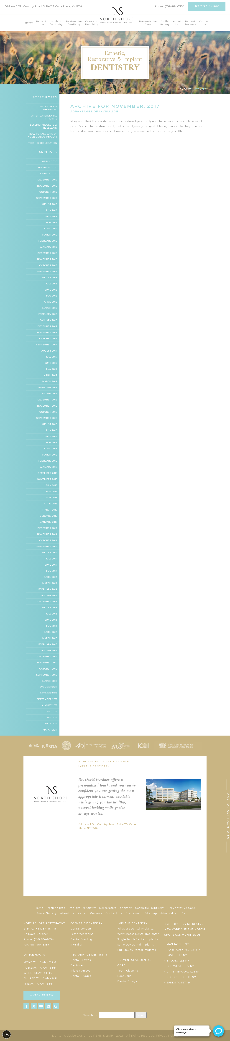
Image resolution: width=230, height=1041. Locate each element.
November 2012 (47, 662)
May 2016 (51, 442)
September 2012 (46, 674)
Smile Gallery (46, 913)
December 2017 (47, 326)
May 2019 (51, 222)
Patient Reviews (90, 913)
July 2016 (51, 430)
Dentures (76, 965)
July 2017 (51, 356)
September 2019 (46, 198)
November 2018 (47, 259)
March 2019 (49, 234)
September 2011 (47, 699)
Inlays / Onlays (80, 970)
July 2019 (51, 210)
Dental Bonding (81, 939)
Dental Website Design (70, 1035)
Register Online (206, 6)
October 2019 (48, 192)
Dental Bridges (80, 976)
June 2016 (51, 436)
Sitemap (151, 913)
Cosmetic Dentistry (149, 907)
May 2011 (52, 717)
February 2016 (47, 460)
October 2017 (48, 338)
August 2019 (49, 204)
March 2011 (50, 729)
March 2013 (49, 638)
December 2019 (47, 179)
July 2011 (51, 711)
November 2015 (47, 479)
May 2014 (51, 571)
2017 (189, 89)
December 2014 (47, 528)
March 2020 (49, 161)
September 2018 (46, 271)
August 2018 (49, 277)
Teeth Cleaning (127, 970)
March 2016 (49, 454)
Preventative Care (181, 907)
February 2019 (47, 240)
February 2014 (47, 589)
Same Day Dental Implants (135, 944)
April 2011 (50, 723)
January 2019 (48, 247)
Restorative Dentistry (115, 907)
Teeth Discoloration (42, 143)
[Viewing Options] (6, 1034)
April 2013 (50, 632)
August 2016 (49, 424)
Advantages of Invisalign (94, 111)
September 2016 (46, 418)
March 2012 (49, 681)
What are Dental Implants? (136, 928)
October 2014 (48, 540)
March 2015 (49, 509)
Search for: (90, 1015)
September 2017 (46, 344)
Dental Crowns (80, 960)
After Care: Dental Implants (44, 117)
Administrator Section (177, 913)
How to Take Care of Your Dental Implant (42, 135)
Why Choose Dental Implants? (138, 933)
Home (29, 22)
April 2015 (50, 503)
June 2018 (51, 289)
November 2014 (47, 534)
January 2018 (48, 320)
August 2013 (49, 607)
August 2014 (49, 552)
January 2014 (48, 595)
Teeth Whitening (82, 933)
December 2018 (47, 253)
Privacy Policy (166, 1035)
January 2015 (48, 522)
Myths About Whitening (48, 108)
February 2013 (47, 644)
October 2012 (48, 668)
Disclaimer (133, 913)
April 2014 (50, 577)
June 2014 (51, 564)
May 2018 (51, 295)
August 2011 (49, 705)
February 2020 (47, 167)
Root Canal (124, 976)
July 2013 (51, 613)
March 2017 (49, 381)
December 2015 (47, 473)
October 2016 (48, 412)
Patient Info (56, 907)
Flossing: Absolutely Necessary (43, 126)
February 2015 (47, 515)
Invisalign (76, 944)
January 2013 (48, 650)
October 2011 (48, 693)
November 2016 (47, 405)
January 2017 (48, 393)
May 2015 (51, 497)
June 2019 (51, 216)
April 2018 (50, 301)
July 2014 (51, 558)
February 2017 (47, 387)
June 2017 (51, 363)
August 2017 (49, 350)
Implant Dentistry (82, 907)
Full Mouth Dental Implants (136, 949)
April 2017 (50, 375)
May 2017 (51, 369)
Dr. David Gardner (35, 933)
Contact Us (113, 913)
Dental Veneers (81, 928)
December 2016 (47, 399)
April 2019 (50, 228)
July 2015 (51, 485)
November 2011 (47, 687)
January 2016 (48, 467)
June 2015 (51, 491)
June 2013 (51, 619)
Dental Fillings (127, 981)
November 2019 (47, 185)
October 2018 (48, 265)
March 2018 (49, 308)
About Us (67, 913)
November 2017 (47, 332)
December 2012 (47, 656)
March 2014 (49, 583)
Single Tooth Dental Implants (137, 939)
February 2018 (47, 314)
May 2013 (51, 626)
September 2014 (46, 546)
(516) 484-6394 (174, 6)
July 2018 (51, 283)
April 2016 (50, 448)
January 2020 (48, 173)
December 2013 (47, 601)
